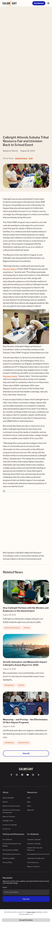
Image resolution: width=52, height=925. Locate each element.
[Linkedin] (23, 776)
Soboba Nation (9, 269)
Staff (31, 158)
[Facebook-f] (12, 776)
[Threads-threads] (34, 776)
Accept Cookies (26, 920)
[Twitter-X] (40, 776)
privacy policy (31, 912)
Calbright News (21, 158)
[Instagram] (18, 776)
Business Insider (10, 376)
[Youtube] (29, 776)
